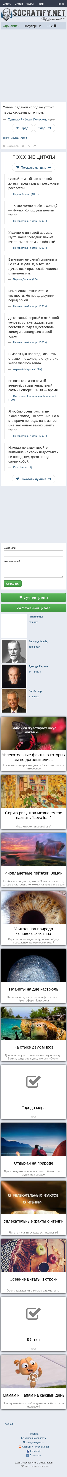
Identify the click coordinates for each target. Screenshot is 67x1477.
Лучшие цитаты (35, 597)
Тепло (6, 137)
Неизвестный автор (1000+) (30, 221)
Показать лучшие (33, 167)
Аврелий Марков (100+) (27, 369)
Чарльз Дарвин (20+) (26, 279)
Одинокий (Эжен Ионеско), (31, 119)
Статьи (19, 3)
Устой (23, 137)
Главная (8, 1423)
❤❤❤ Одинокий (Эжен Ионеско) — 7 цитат (41, 1423)
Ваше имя (10, 547)
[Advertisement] (33, 65)
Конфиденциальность (33, 1438)
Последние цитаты (33, 1442)
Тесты (40, 3)
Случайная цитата (35, 607)
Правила (33, 1433)
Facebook (35, 1451)
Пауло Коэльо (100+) (26, 194)
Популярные (33, 26)
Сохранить (12, 583)
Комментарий (12, 561)
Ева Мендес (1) (22, 467)
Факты (30, 3)
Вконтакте (35, 1455)
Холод (15, 137)
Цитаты (7, 3)
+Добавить (11, 26)
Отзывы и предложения (35, 1446)
